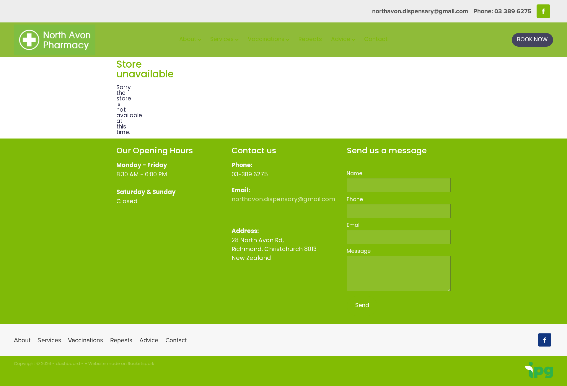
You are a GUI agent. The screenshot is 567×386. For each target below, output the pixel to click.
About (188, 39)
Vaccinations (267, 39)
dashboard (68, 364)
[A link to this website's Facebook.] (543, 11)
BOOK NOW (532, 40)
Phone (355, 200)
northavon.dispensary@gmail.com (420, 11)
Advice (341, 39)
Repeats (310, 39)
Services (222, 39)
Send (362, 305)
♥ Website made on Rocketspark (119, 364)
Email (354, 225)
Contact (376, 39)
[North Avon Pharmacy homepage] (68, 40)
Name (354, 174)
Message (359, 251)
